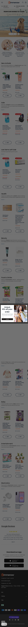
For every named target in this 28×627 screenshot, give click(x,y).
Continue (7, 319)
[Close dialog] (26, 305)
